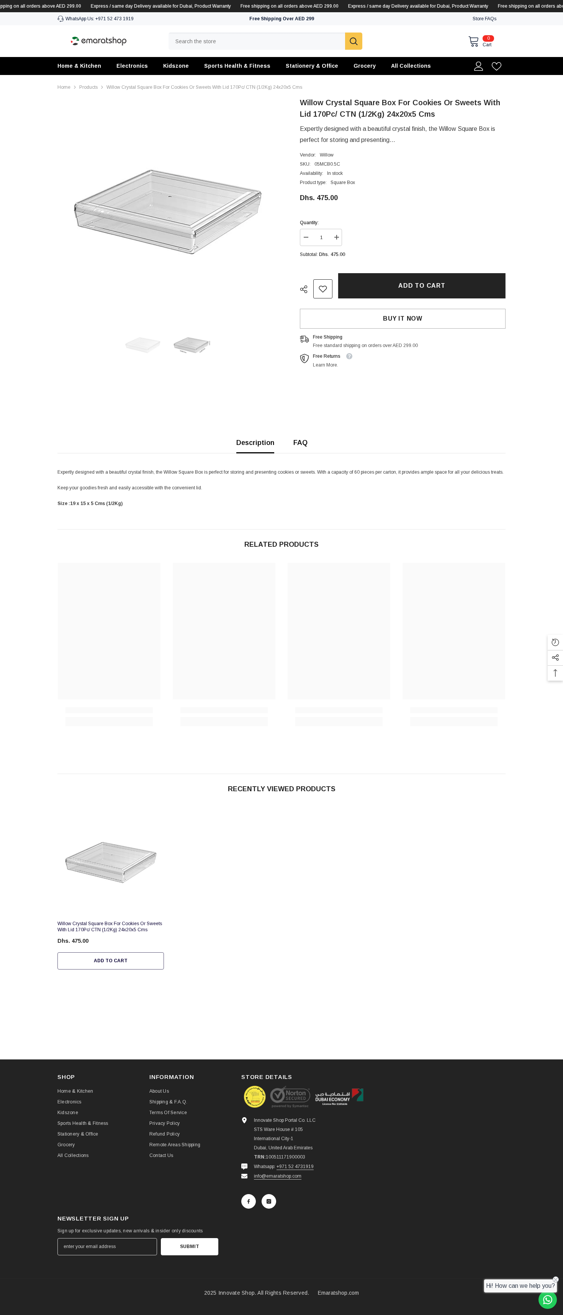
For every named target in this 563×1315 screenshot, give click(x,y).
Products (88, 87)
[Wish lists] (497, 66)
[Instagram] (269, 1201)
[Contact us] (547, 1300)
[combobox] (257, 41)
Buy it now (402, 318)
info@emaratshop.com (277, 1176)
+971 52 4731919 (295, 1166)
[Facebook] (248, 1201)
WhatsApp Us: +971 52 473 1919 (99, 18)
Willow (327, 155)
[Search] (265, 41)
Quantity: (309, 222)
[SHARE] (306, 289)
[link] (322, 288)
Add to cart (421, 285)
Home (63, 87)
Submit (189, 1246)
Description (255, 442)
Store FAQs (484, 18)
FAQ (300, 442)
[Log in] (479, 66)
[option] (167, 206)
